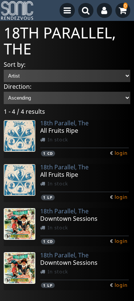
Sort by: (15, 64)
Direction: (18, 86)
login (121, 153)
